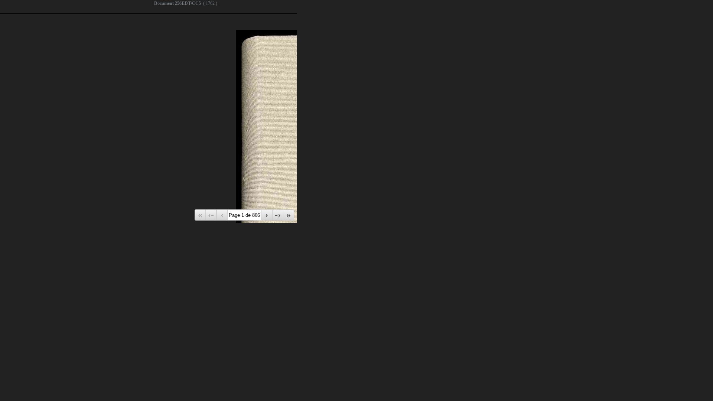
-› (278, 214)
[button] (46, 206)
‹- (211, 214)
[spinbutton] (34, 209)
